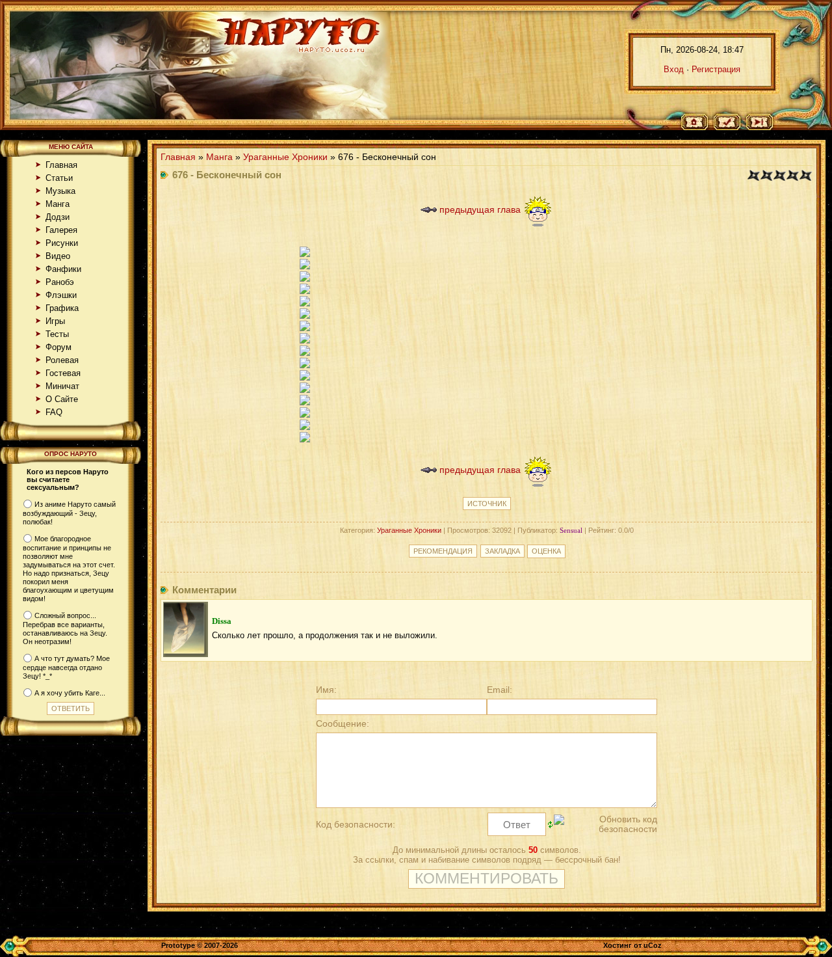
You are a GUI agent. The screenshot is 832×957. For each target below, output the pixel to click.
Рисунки (62, 243)
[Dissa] (185, 654)
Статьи (59, 178)
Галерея (61, 230)
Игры (55, 321)
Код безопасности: (355, 824)
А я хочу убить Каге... (69, 693)
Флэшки (61, 295)
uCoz (653, 945)
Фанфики (63, 269)
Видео (58, 256)
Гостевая (63, 373)
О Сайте (62, 399)
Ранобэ (60, 282)
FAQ (54, 412)
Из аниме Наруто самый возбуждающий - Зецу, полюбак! (69, 513)
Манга (58, 204)
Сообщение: (342, 724)
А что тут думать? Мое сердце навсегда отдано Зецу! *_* (66, 667)
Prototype (178, 945)
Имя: (326, 690)
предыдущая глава (479, 210)
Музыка (60, 191)
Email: (499, 690)
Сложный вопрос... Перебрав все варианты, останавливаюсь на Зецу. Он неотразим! (65, 629)
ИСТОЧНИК (486, 503)
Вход (674, 69)
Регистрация (716, 69)
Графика (62, 308)
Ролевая (62, 360)
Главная (61, 165)
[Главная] (699, 122)
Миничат (62, 386)
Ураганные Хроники (285, 157)
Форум (59, 347)
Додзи (58, 217)
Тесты (57, 334)
